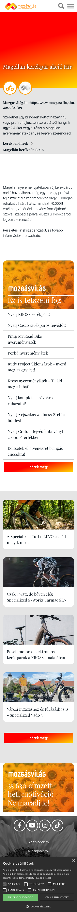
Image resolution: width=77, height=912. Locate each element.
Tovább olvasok (42, 877)
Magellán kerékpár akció (23, 149)
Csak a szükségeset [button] (57, 897)
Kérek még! (38, 467)
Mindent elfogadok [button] (20, 897)
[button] (38, 905)
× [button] (73, 860)
